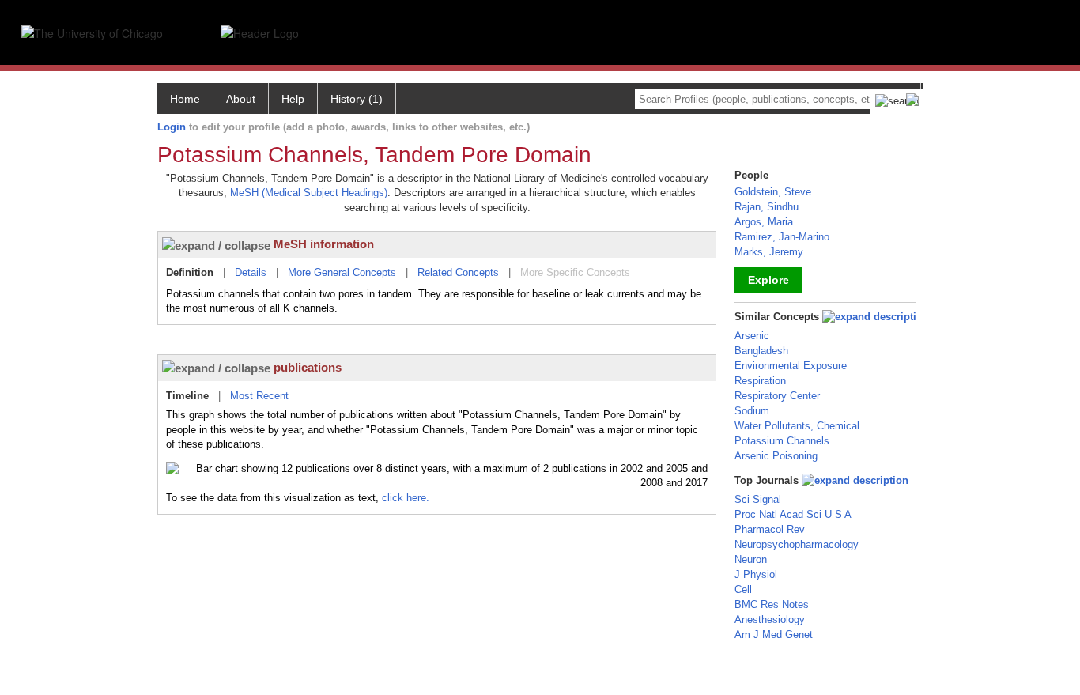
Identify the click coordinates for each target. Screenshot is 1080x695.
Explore (768, 280)
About (240, 99)
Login (171, 127)
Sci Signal (757, 499)
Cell (743, 589)
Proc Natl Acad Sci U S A (793, 514)
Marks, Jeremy (768, 252)
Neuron (750, 559)
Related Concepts (458, 272)
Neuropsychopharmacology (796, 544)
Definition (189, 272)
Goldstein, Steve (772, 192)
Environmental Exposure (790, 366)
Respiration (760, 381)
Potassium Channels (781, 441)
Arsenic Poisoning (776, 456)
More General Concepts (342, 272)
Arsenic (751, 336)
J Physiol (755, 574)
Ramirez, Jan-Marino (781, 237)
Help (292, 99)
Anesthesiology (769, 619)
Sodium (751, 411)
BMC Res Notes (771, 604)
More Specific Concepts (575, 272)
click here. (405, 498)
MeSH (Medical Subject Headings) (308, 192)
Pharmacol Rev (769, 529)
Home (185, 99)
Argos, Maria (763, 222)
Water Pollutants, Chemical (796, 426)
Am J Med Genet (773, 634)
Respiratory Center (777, 396)
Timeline (187, 396)
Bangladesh (761, 351)
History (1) (356, 99)
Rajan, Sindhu (766, 207)
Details (250, 272)
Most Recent (259, 396)
